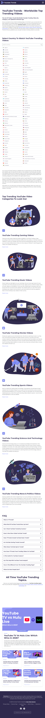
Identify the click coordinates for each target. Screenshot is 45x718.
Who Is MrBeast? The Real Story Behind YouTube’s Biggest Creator (32, 662)
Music (24, 27)
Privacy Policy (6, 704)
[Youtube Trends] (8, 2)
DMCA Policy (31, 704)
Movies (34, 27)
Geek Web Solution (31, 701)
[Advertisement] (22, 599)
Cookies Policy (22, 704)
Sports (27, 27)
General (5, 633)
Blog (22, 705)
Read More (5, 665)
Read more (5, 247)
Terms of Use (14, 704)
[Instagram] (24, 709)
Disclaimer (37, 704)
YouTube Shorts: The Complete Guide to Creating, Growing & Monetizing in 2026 (10, 662)
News (31, 27)
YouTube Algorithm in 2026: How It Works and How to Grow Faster (11, 681)
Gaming (20, 27)
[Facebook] (21, 709)
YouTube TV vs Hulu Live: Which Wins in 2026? (20, 636)
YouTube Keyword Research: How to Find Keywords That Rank (32, 681)
